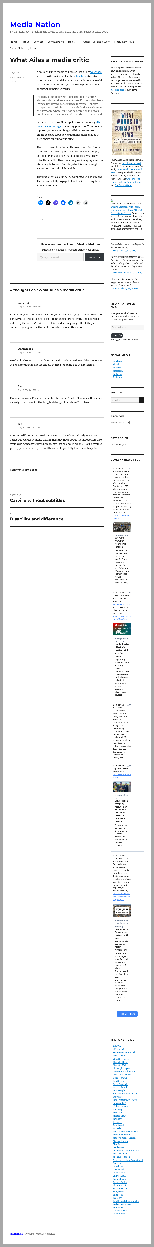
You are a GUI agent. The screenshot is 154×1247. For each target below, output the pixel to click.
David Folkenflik (121, 1087)
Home (13, 41)
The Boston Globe (123, 185)
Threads (117, 367)
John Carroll (119, 1125)
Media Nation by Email (23, 48)
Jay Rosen (117, 1119)
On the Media (119, 1176)
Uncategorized (17, 77)
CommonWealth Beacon (124, 1071)
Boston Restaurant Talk (124, 1052)
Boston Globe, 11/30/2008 (125, 288)
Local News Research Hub (125, 1131)
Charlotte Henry (120, 1062)
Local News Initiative (131, 182)
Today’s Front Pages (122, 1204)
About (25, 41)
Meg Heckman (120, 1153)
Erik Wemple (119, 1090)
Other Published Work (96, 41)
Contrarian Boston (122, 1074)
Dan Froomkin (120, 1078)
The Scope (118, 1195)
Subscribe (94, 257)
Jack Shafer (118, 1112)
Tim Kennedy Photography (126, 1201)
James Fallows (120, 1116)
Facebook (117, 361)
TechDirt (117, 1198)
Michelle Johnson (121, 1157)
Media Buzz (118, 1147)
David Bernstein (120, 1084)
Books (72, 41)
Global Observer (120, 1106)
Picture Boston (120, 1179)
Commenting (55, 41)
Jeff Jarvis (117, 1122)
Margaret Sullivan (121, 1135)
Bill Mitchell (119, 1049)
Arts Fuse (117, 1046)
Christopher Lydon (122, 1068)
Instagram (118, 377)
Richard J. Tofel (120, 1185)
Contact (38, 41)
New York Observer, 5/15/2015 (127, 273)
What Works (119, 1214)
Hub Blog (117, 1109)
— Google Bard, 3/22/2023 (123, 250)
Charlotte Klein (120, 1065)
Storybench (118, 1191)
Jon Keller (117, 1128)
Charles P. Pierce (121, 1059)
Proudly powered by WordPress (40, 1234)
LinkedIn (117, 374)
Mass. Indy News (124, 41)
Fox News (82, 76)
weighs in (96, 71)
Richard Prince (120, 1188)
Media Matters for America (126, 1150)
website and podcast (131, 163)
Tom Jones (118, 1207)
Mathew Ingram (120, 1141)
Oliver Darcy (119, 1172)
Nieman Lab (118, 1169)
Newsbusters (119, 1166)
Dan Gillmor (119, 1081)
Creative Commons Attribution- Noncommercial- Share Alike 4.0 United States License (126, 210)
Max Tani (117, 1144)
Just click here (117, 90)
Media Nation (35, 24)
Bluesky (116, 364)
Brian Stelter (119, 1055)
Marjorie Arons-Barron (124, 1138)
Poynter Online (120, 1182)
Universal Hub (120, 1210)
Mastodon (118, 371)
